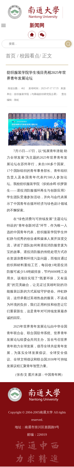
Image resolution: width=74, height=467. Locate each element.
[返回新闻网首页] (37, 387)
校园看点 (29, 56)
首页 (11, 56)
